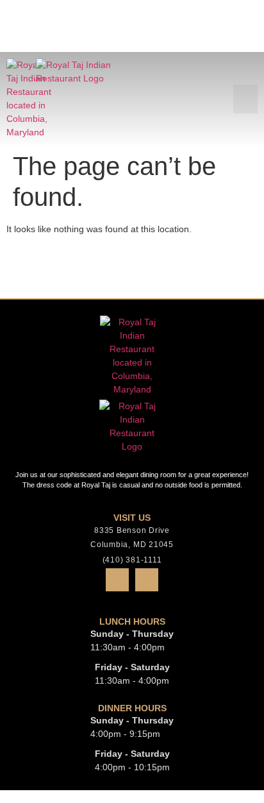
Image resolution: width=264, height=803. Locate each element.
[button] (245, 47)
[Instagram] (146, 579)
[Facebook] (117, 579)
